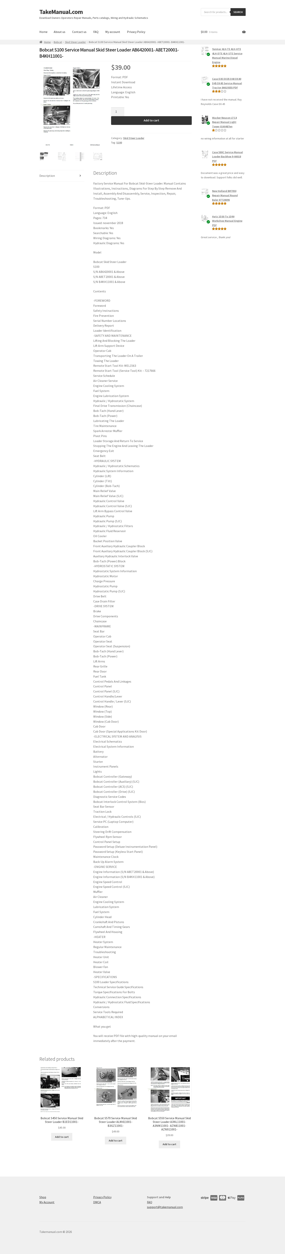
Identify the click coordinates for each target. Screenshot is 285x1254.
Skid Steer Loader (75, 42)
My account (112, 32)
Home (43, 32)
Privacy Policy (136, 32)
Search (238, 12)
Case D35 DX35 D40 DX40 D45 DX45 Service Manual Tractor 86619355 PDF (227, 83)
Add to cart (151, 120)
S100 (119, 142)
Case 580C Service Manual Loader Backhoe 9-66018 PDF (227, 156)
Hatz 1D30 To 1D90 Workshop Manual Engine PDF (227, 221)
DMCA (97, 1202)
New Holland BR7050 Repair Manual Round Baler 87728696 (225, 195)
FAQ (95, 32)
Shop (42, 1197)
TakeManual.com (61, 12)
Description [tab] (47, 176)
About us (59, 32)
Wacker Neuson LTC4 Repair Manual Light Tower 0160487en (224, 122)
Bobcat (58, 42)
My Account (46, 1202)
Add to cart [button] (62, 1137)
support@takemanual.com (165, 1207)
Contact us (79, 32)
